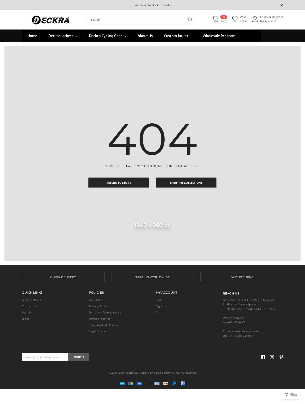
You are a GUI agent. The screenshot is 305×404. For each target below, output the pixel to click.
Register (277, 17)
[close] (281, 5)
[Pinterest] (280, 357)
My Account (268, 21)
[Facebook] (262, 357)
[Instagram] (271, 357)
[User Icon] (255, 19)
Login (264, 17)
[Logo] (51, 20)
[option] (63, 277)
